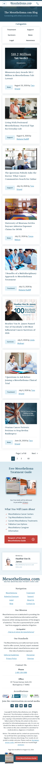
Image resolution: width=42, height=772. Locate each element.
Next (34, 453)
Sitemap (30, 658)
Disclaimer (31, 655)
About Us (30, 600)
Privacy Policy (11, 658)
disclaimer (35, 740)
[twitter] (25, 705)
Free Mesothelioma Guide (26, 758)
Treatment (11, 288)
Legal (11, 600)
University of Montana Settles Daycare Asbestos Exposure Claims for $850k (20, 226)
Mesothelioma (11, 593)
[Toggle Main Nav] (4, 3)
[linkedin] (21, 705)
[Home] (21, 580)
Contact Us (30, 603)
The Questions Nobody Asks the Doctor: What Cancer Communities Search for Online (20, 176)
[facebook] (12, 705)
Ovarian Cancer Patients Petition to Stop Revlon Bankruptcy (17, 430)
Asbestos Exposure (11, 596)
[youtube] (30, 705)
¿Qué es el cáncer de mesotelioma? (21, 632)
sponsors (21, 745)
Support (10, 137)
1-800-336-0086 (21, 672)
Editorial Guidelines (11, 655)
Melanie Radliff (23, 139)
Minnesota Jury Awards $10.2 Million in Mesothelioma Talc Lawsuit (19, 75)
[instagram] (16, 705)
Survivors (10, 342)
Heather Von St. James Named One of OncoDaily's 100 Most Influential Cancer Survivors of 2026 (20, 328)
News (9, 87)
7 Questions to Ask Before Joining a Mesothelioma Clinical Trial (21, 380)
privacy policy (9, 742)
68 (28, 458)
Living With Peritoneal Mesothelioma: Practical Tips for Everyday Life (19, 125)
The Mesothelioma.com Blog (21, 13)
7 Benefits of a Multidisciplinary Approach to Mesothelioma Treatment (20, 276)
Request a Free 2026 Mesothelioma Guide (17, 539)
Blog (11, 603)
